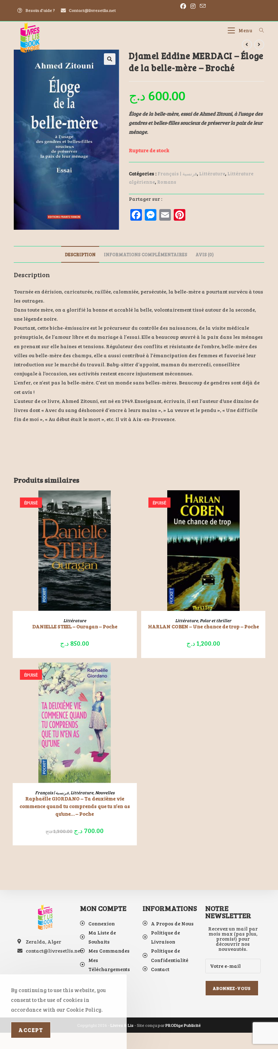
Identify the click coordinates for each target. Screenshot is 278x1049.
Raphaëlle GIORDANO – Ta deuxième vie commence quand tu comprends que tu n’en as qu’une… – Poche (75, 806)
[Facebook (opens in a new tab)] (183, 6)
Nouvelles (104, 792)
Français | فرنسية (177, 173)
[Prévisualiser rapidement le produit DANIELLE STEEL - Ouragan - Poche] (133, 503)
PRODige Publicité (183, 1025)
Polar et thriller (215, 620)
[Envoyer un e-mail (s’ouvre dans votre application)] (202, 6)
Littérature (212, 173)
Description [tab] (80, 254)
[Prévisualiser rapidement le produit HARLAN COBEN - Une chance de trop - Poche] (261, 503)
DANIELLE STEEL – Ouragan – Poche (74, 626)
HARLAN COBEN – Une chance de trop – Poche (203, 626)
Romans (166, 182)
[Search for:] (259, 30)
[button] (109, 59)
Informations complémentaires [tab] (145, 254)
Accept (30, 1029)
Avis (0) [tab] (204, 254)
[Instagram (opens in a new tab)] (193, 6)
